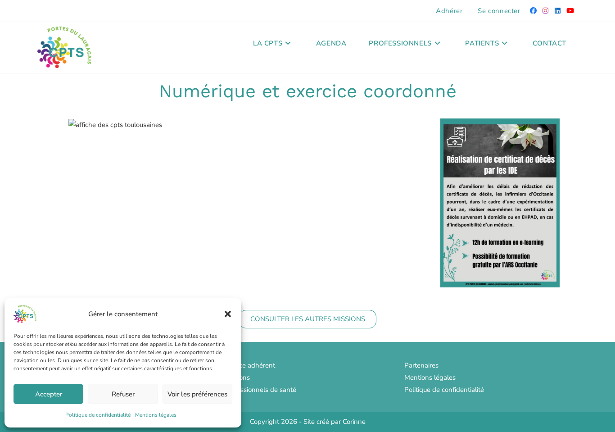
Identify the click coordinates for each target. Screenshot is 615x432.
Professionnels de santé (260, 389)
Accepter (48, 394)
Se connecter (499, 10)
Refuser (123, 394)
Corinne (354, 421)
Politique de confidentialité (98, 414)
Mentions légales (155, 414)
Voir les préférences (197, 394)
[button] (227, 313)
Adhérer (449, 10)
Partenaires (421, 365)
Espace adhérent (249, 365)
